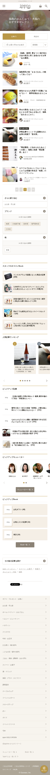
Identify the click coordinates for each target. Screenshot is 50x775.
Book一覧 (28, 752)
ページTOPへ (25, 578)
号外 (4, 731)
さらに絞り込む (11, 198)
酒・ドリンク (7, 671)
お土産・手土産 (10, 204)
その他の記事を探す (13, 561)
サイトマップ (7, 769)
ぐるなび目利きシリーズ (22, 766)
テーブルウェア (8, 691)
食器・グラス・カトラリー (12, 678)
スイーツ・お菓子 (9, 665)
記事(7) (13, 36)
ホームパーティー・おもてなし (13, 612)
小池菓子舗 (16, 224)
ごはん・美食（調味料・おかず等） (15, 658)
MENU (3, 6)
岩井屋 (25, 224)
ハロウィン (6, 625)
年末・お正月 (7, 639)
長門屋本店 (35, 224)
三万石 (8, 229)
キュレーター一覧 (9, 752)
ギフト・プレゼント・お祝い (13, 599)
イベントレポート (9, 698)
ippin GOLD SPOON (10, 737)
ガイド (5, 717)
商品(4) (36, 36)
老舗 (7, 250)
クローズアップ (8, 704)
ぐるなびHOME (7, 766)
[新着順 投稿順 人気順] (39, 45)
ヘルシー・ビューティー (11, 619)
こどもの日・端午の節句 (11, 652)
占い (4, 711)
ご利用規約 (35, 766)
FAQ (14, 769)
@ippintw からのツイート (12, 744)
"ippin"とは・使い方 (9, 756)
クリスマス (6, 632)
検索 (46, 6)
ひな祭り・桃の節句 (9, 645)
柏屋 (7, 224)
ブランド (8, 211)
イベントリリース (9, 724)
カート (40, 6)
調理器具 (6, 685)
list (21, 584)
